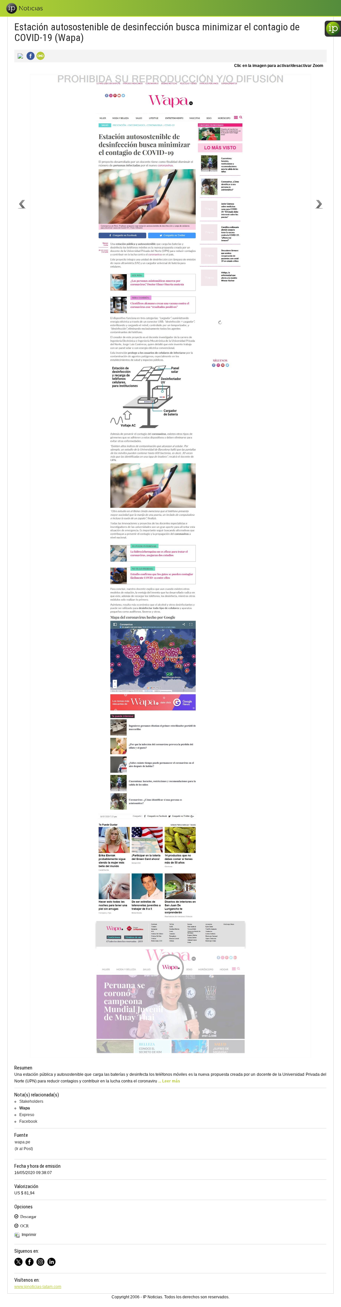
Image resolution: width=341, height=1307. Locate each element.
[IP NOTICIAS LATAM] (19, 1260)
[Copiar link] (40, 55)
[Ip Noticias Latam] (30, 1260)
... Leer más (169, 1081)
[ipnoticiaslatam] (41, 1260)
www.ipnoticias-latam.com (37, 1286)
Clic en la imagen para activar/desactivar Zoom (278, 65)
